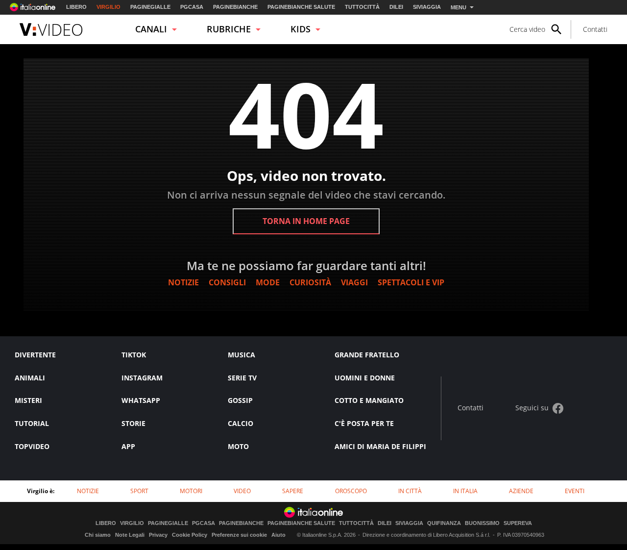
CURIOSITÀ (310, 282)
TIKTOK (133, 354)
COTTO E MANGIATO (369, 400)
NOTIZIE (183, 282)
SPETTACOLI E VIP (411, 282)
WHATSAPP (140, 400)
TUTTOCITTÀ (362, 7)
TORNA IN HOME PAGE (306, 221)
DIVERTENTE (35, 354)
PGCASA (191, 7)
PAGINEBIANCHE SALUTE (301, 7)
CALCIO (240, 423)
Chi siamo (98, 535)
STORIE (133, 423)
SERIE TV (242, 377)
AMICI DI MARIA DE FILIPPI (380, 446)
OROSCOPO (351, 491)
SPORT (139, 491)
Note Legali (130, 535)
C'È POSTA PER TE (364, 423)
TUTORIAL (32, 423)
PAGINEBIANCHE (235, 7)
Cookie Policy (189, 535)
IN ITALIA (465, 491)
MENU (458, 7)
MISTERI (28, 400)
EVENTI (574, 491)
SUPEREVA (518, 523)
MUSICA (241, 354)
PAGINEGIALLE (150, 7)
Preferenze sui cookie (239, 535)
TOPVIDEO (32, 446)
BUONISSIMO (482, 523)
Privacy (158, 535)
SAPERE (292, 491)
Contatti (595, 29)
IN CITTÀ (410, 491)
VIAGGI (354, 282)
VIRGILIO (108, 7)
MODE (268, 282)
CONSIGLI (227, 282)
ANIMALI (30, 377)
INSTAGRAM (142, 377)
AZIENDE (521, 491)
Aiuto (278, 535)
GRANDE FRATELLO (367, 354)
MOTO (238, 446)
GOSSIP (240, 400)
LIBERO (76, 7)
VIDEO (242, 491)
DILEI (396, 7)
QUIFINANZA (444, 523)
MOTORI (191, 491)
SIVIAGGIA (427, 7)
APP (128, 446)
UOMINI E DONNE (365, 377)
